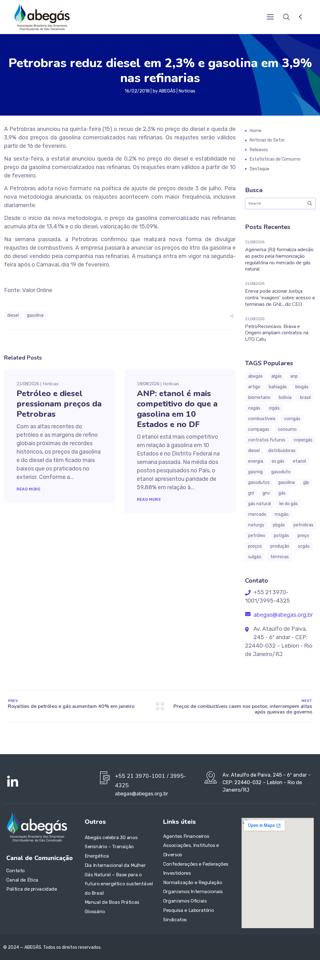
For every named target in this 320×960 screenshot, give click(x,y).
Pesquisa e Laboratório (188, 910)
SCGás (304, 546)
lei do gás (288, 503)
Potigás (281, 535)
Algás (276, 376)
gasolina (35, 315)
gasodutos (259, 482)
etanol (299, 461)
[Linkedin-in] (12, 782)
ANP (294, 376)
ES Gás (278, 461)
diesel (13, 315)
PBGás (279, 525)
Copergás (303, 440)
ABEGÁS (167, 91)
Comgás (292, 418)
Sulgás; (255, 557)
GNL (251, 493)
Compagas (258, 429)
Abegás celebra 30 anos (111, 837)
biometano (259, 397)
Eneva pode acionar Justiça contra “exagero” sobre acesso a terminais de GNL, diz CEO (280, 298)
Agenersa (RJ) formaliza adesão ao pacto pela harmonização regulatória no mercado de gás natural (279, 259)
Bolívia (285, 397)
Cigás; (274, 408)
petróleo (256, 535)
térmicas (279, 557)
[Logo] (42, 17)
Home (256, 130)
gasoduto (281, 472)
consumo (287, 429)
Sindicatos (175, 920)
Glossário (95, 911)
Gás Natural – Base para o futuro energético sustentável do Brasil (119, 884)
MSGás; (282, 514)
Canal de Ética (22, 880)
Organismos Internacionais (193, 892)
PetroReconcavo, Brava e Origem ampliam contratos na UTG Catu (276, 333)
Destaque (259, 169)
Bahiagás (278, 387)
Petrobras (303, 525)
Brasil (305, 397)
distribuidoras (282, 450)
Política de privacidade (31, 889)
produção (279, 546)
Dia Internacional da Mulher (115, 865)
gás (282, 493)
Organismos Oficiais (185, 901)
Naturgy (256, 525)
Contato (15, 870)
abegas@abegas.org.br (282, 614)
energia (255, 461)
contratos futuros (266, 440)
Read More (29, 489)
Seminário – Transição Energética (109, 851)
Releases (259, 149)
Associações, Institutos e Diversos (191, 850)
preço (303, 535)
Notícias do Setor (267, 140)
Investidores (177, 873)
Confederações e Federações (195, 864)
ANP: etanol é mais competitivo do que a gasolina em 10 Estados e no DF (177, 409)
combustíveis (262, 418)
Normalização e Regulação (192, 882)
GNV (266, 493)
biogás (301, 387)
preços (255, 546)
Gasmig (255, 472)
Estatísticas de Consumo (275, 159)
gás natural (259, 503)
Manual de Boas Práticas (112, 902)
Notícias (187, 91)
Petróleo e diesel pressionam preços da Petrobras (59, 404)
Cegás (254, 408)
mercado (257, 514)
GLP (306, 482)
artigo (254, 387)
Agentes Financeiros (186, 836)
